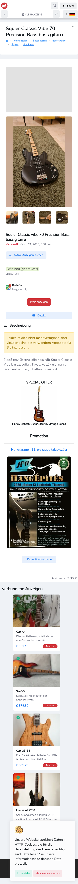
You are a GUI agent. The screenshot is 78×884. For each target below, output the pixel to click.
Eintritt (70, 5)
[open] (3, 861)
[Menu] (4, 14)
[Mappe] (8, 287)
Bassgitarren (40, 40)
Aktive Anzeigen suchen (28, 255)
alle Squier (28, 44)
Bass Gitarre (58, 40)
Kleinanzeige (20, 40)
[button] (70, 14)
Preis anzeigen (39, 302)
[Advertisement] (39, 89)
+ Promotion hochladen (39, 559)
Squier (15, 44)
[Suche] (54, 5)
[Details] (73, 27)
